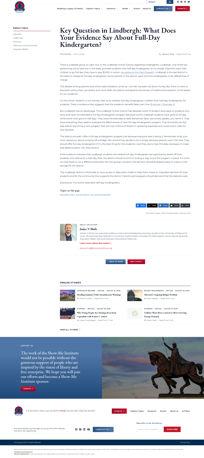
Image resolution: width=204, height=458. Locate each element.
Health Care (18, 38)
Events (137, 8)
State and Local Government (25, 45)
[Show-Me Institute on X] (181, 1)
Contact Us (162, 8)
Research (111, 8)
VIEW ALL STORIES (69, 330)
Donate (181, 8)
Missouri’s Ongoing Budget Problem (160, 294)
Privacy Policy (185, 442)
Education (17, 34)
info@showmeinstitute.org (23, 452)
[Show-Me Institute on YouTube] (189, 1)
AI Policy (186, 411)
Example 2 (168, 104)
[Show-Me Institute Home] (19, 7)
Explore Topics (93, 8)
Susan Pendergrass (88, 320)
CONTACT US (102, 429)
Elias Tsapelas (152, 298)
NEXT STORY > (136, 262)
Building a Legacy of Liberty (70, 8)
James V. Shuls (168, 54)
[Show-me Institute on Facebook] (178, 1)
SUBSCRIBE (172, 429)
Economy (17, 42)
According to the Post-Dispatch (137, 72)
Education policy (67, 194)
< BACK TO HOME (115, 262)
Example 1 (156, 104)
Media (125, 8)
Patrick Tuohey (86, 298)
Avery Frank (152, 320)
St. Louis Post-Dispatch (101, 194)
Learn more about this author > (95, 243)
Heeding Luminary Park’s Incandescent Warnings (99, 294)
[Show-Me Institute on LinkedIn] (185, 1)
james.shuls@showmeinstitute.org (96, 248)
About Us (147, 8)
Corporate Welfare (20, 49)
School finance (82, 194)
